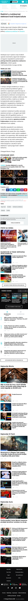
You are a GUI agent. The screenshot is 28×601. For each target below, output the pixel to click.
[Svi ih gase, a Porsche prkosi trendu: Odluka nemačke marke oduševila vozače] (6, 541)
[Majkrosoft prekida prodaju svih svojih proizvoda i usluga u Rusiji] (6, 160)
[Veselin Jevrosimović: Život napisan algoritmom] (6, 259)
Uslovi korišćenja (22, 592)
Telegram (3, 197)
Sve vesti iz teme (14, 285)
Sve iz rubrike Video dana (14, 306)
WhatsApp (20, 195)
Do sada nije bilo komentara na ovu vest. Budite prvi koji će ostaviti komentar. (13, 219)
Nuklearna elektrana (17, 206)
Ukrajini (22, 31)
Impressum (14, 592)
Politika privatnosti (11, 595)
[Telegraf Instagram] (16, 587)
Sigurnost (3, 206)
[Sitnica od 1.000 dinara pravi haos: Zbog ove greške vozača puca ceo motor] (6, 532)
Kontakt (19, 595)
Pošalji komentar (15, 222)
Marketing (9, 592)
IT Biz (2, 11)
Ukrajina (3, 210)
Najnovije (7, 366)
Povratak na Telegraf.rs (5, 2)
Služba (8, 210)
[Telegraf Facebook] (8, 587)
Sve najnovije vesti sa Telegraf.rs (14, 360)
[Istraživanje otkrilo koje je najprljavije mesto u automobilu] (6, 560)
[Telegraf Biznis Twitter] (12, 587)
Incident (9, 206)
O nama (4, 592)
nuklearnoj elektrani (11, 31)
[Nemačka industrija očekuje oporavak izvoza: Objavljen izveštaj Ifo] (6, 278)
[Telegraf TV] (19, 587)
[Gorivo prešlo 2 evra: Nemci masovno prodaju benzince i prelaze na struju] (14, 511)
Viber (25, 195)
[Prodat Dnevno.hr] (6, 398)
